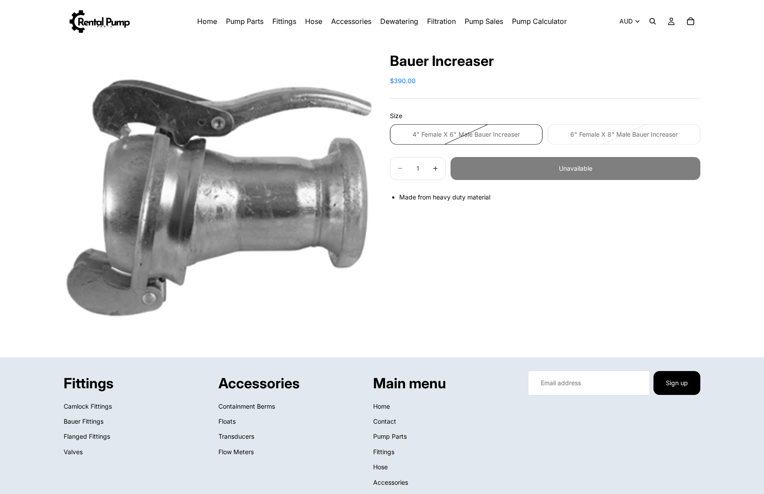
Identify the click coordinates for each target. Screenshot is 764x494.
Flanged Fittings (87, 436)
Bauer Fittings (83, 421)
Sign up (677, 383)
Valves (73, 452)
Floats (227, 421)
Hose (380, 467)
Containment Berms (246, 406)
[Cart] (690, 21)
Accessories (390, 482)
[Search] (652, 21)
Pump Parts (390, 436)
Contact (384, 421)
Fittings (383, 452)
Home (381, 406)
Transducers (236, 436)
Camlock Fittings (88, 406)
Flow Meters (236, 452)
